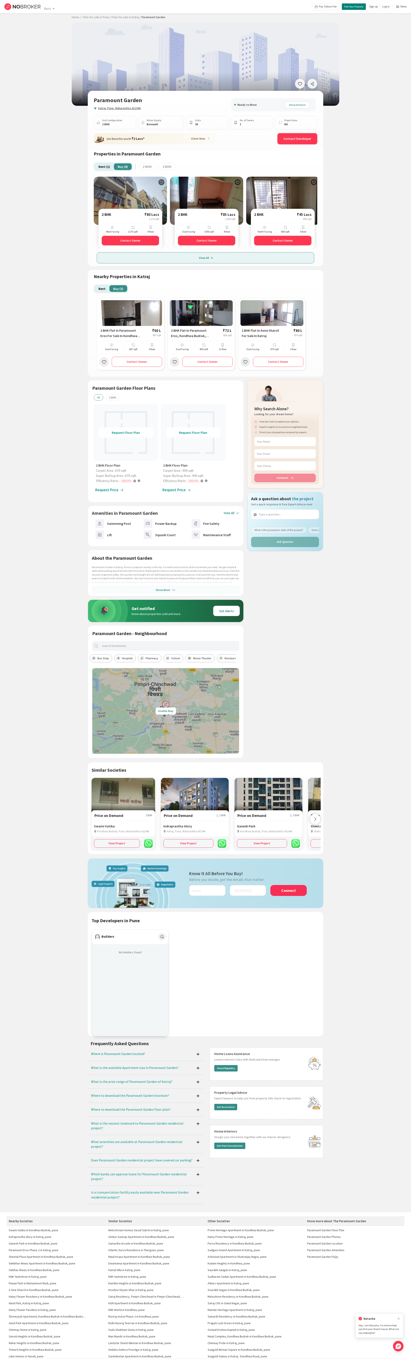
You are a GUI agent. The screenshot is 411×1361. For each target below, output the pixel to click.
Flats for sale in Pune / (97, 17)
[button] (127, 480)
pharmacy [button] (152, 658)
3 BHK (166, 166)
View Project (117, 843)
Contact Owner (130, 240)
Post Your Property (353, 6)
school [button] (175, 658)
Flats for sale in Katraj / (126, 17)
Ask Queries (285, 542)
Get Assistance (226, 1107)
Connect (282, 478)
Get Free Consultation (230, 1145)
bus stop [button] (103, 658)
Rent (47, 8)
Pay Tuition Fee (328, 6)
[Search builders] (162, 936)
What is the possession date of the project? (278, 530)
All (98, 397)
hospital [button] (127, 658)
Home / (76, 17)
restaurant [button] (232, 658)
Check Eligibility (226, 1068)
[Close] (398, 1318)
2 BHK (147, 166)
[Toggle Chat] (398, 1346)
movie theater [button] (202, 658)
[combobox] (169, 646)
